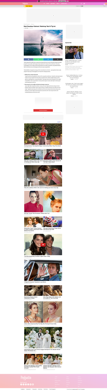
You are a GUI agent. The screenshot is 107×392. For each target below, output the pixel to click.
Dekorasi (32, 24)
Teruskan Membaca (43, 110)
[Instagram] (77, 6)
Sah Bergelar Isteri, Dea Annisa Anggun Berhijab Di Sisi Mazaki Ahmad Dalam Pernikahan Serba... (74, 85)
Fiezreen (66, 64)
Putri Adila (26, 28)
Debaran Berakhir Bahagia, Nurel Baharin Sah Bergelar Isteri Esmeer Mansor (74, 93)
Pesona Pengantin (27, 24)
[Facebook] (76, 6)
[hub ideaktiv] (84, 3)
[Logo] (25, 3)
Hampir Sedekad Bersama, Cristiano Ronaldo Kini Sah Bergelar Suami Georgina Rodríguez (73, 62)
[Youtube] (81, 6)
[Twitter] (78, 6)
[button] (81, 3)
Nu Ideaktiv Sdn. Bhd (74, 389)
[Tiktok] (80, 6)
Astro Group (83, 389)
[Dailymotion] (82, 6)
